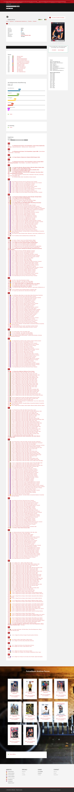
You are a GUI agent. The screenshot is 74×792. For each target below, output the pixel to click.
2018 (9, 650)
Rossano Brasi (10, 152)
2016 (9, 645)
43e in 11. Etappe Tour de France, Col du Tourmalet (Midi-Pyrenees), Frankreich (26, 481)
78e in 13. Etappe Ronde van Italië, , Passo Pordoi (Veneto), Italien (26, 425)
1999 (9, 340)
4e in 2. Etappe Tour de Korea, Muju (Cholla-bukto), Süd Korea (23, 640)
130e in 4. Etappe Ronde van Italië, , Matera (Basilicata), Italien (25, 377)
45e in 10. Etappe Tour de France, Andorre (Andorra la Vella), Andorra (24, 308)
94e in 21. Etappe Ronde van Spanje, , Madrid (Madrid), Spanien (26, 621)
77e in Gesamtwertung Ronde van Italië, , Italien (22, 588)
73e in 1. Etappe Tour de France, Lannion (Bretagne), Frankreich (23, 251)
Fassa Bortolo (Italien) (21, 64)
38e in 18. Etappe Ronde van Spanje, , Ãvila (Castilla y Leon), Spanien (27, 617)
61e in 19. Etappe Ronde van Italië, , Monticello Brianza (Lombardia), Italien (27, 465)
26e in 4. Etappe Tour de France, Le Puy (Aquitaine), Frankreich (23, 301)
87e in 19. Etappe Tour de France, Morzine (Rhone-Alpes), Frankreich (24, 226)
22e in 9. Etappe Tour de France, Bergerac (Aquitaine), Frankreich (23, 214)
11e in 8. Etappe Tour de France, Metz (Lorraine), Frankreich (22, 351)
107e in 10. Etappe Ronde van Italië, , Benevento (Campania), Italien (26, 453)
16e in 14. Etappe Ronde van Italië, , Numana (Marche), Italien (25, 458)
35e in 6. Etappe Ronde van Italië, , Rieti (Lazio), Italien (24, 417)
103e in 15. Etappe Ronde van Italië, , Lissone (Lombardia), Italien (25, 581)
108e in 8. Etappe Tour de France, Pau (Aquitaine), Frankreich (23, 305)
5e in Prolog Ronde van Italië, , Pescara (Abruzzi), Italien (24, 409)
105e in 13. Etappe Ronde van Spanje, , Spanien (23, 609)
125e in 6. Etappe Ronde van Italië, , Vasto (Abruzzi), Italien (24, 379)
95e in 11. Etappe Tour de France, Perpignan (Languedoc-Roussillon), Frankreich (26, 309)
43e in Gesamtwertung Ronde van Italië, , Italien (22, 434)
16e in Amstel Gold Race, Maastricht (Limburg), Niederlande (22, 334)
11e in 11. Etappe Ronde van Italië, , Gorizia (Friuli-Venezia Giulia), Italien (27, 422)
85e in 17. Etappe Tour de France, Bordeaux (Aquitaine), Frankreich (24, 269)
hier (38, 1)
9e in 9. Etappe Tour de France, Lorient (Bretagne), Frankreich (23, 479)
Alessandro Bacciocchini (17, 146)
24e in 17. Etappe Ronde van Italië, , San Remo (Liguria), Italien (25, 430)
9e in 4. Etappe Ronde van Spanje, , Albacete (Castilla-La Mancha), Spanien (28, 405)
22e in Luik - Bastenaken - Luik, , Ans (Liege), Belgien (22, 281)
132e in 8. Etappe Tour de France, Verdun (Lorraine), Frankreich (23, 189)
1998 (9, 331)
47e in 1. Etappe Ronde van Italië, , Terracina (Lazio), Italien (24, 373)
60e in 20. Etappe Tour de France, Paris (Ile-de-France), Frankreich (23, 274)
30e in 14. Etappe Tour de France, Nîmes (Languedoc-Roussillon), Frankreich (25, 550)
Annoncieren (56, 774)
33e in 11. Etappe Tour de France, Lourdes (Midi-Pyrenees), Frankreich (24, 216)
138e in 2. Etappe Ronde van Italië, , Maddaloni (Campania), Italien (26, 374)
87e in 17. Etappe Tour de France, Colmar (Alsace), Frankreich (23, 316)
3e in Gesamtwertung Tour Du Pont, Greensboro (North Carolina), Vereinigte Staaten (26, 246)
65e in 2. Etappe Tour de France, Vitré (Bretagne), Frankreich (22, 253)
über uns (55, 771)
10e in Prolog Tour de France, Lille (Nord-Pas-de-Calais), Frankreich (24, 205)
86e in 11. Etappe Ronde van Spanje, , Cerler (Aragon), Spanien (26, 607)
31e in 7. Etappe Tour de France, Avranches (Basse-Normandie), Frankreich (25, 477)
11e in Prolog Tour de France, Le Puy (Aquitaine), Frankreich (22, 341)
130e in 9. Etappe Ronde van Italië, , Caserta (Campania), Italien (25, 452)
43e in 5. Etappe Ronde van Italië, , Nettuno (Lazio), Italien (24, 415)
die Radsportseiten (11, 778)
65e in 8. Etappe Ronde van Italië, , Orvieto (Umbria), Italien (24, 451)
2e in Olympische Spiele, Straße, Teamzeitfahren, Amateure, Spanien (24, 176)
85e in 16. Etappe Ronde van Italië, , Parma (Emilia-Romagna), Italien (26, 428)
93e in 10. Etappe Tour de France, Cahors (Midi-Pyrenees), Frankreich (24, 215)
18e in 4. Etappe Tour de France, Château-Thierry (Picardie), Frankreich (24, 473)
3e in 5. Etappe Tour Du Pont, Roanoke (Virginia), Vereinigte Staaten (24, 244)
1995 (9, 240)
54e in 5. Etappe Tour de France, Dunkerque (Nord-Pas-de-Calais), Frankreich (25, 256)
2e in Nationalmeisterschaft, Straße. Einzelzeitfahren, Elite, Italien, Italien (24, 532)
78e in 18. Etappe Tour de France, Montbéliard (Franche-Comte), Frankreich (25, 317)
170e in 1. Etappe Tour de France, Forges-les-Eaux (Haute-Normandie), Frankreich (26, 297)
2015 (9, 639)
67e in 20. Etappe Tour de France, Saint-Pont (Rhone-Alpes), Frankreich (24, 227)
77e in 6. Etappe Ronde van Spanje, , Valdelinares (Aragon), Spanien (27, 600)
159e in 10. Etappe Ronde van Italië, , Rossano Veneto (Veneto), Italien (26, 575)
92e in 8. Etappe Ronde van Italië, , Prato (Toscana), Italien (24, 382)
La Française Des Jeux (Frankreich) (23, 61)
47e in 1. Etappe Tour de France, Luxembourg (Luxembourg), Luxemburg (25, 469)
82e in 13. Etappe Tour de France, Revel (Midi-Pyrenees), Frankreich (24, 266)
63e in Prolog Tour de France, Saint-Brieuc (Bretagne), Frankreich (23, 250)
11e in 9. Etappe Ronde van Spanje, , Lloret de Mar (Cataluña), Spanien (27, 605)
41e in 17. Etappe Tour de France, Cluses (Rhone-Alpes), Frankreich (24, 488)
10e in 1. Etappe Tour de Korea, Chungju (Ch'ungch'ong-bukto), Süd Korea (25, 635)
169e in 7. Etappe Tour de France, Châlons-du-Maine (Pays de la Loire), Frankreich (26, 188)
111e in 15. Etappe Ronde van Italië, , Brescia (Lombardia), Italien (25, 390)
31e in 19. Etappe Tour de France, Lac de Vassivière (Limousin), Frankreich (25, 273)
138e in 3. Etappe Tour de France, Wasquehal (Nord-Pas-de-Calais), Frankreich (26, 536)
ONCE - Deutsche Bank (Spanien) (23, 63)
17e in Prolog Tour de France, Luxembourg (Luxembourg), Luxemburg (24, 468)
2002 (9, 441)
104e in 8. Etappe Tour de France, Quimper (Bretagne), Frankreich (23, 542)
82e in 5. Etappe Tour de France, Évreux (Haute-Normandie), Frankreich (24, 186)
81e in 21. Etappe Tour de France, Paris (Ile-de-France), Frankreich (23, 321)
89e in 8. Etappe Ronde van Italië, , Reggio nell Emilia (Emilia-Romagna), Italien (28, 419)
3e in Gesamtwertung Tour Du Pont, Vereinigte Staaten (21, 199)
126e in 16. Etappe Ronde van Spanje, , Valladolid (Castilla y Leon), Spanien (28, 614)
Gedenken (24, 771)
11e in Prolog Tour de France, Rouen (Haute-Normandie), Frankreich (24, 296)
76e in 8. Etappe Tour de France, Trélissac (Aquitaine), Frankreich (23, 213)
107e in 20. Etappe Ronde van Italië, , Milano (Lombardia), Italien (25, 587)
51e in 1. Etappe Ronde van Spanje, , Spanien (23, 591)
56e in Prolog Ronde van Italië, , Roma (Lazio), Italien (23, 372)
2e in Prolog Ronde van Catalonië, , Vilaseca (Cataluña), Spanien (26, 340)
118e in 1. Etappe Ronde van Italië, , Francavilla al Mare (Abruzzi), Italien (27, 411)
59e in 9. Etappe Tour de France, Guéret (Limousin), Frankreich (23, 544)
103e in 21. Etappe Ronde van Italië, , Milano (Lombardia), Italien (25, 433)
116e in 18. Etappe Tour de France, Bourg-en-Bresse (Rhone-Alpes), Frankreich (26, 490)
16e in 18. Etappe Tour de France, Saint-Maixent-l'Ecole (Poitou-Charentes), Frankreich (27, 521)
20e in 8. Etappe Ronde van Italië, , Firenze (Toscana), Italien (25, 573)
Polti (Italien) (19, 57)
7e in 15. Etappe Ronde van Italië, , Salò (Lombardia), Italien (24, 427)
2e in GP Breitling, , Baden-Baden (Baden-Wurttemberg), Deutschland (27, 295)
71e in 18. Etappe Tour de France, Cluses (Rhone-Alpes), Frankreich (24, 225)
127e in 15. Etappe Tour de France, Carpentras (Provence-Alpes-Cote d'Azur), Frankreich (27, 221)
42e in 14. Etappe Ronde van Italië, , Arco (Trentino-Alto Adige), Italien (26, 426)
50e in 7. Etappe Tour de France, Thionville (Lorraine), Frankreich (23, 350)
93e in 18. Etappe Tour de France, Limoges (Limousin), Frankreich (23, 272)
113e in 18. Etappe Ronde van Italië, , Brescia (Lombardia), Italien (25, 464)
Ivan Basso (23, 624)
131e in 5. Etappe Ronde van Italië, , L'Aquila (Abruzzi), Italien (25, 569)
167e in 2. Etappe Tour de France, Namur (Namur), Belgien (22, 535)
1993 (9, 181)
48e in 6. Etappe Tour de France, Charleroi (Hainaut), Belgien (22, 257)
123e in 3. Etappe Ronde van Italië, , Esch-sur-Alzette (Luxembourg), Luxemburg (28, 445)
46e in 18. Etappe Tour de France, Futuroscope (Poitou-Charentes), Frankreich (25, 363)
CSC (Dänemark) (20, 69)
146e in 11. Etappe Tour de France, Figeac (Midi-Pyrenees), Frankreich (24, 546)
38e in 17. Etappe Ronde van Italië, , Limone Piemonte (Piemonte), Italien (27, 584)
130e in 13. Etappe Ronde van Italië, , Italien (22, 457)
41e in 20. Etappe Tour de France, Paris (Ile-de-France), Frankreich (23, 365)
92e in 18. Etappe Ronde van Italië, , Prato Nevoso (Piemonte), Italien (26, 393)
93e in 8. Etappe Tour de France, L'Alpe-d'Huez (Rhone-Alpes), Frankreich (25, 509)
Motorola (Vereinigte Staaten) (22, 58)
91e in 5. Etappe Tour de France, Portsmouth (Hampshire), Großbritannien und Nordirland (27, 209)
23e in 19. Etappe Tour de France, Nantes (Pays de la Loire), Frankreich (24, 522)
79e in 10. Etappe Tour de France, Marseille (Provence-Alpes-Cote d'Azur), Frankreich (27, 512)
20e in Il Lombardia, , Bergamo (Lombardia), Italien (24, 526)
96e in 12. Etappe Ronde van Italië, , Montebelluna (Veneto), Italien (26, 424)
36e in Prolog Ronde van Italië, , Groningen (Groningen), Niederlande (26, 441)
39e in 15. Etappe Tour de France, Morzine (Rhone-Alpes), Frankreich (24, 314)
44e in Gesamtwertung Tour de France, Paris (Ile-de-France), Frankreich (24, 275)
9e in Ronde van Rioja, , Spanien (22, 639)
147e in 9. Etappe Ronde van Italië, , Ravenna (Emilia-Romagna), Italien (26, 574)
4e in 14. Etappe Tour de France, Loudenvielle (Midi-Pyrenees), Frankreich (25, 517)
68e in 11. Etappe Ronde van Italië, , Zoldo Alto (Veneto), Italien (25, 577)
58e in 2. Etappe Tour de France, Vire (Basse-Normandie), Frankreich (24, 298)
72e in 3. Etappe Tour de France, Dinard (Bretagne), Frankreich (23, 185)
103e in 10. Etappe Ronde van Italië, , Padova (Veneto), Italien (25, 384)
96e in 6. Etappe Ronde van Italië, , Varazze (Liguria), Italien (24, 448)
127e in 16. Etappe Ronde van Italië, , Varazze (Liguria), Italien (25, 582)
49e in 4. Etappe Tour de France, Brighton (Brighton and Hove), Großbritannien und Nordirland (28, 208)
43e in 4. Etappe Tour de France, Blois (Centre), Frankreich (22, 346)
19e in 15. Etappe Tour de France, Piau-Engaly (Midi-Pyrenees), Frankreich (25, 359)
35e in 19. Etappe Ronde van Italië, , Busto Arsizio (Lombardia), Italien (26, 431)
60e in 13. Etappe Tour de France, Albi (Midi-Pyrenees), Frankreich (23, 219)
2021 (9, 656)
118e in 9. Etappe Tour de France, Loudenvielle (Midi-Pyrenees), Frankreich (25, 307)
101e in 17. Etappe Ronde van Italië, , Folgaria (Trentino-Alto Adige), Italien (27, 462)
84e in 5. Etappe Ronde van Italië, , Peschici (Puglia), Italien (24, 378)
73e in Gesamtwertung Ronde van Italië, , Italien (22, 467)
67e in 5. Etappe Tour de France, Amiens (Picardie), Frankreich (23, 347)
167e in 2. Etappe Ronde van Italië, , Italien (21, 566)
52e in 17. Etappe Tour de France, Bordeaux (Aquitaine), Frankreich (24, 362)
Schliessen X (68, 1)
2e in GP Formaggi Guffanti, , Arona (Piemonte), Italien (23, 590)
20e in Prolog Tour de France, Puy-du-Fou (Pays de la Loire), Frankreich (24, 181)
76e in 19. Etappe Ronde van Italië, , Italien (21, 586)
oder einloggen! (61, 50)
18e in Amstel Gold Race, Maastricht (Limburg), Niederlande (22, 282)
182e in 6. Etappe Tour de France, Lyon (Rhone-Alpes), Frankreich (23, 507)
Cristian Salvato (17, 152)
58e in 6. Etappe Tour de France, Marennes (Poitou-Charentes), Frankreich (25, 303)
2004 (9, 532)
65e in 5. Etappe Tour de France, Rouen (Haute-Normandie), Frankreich (24, 474)
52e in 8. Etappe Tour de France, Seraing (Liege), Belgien (22, 260)
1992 (9, 174)
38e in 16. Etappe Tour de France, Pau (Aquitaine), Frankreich (23, 360)
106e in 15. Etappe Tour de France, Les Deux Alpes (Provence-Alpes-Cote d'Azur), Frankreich (28, 486)
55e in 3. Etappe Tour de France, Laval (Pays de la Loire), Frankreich (24, 345)
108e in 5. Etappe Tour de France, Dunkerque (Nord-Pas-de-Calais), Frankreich (26, 255)
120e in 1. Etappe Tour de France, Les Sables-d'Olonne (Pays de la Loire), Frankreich (27, 182)
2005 (9, 562)
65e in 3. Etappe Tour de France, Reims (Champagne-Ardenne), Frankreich (25, 472)
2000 (9, 372)
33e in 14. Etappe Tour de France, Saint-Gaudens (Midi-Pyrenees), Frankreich (25, 358)
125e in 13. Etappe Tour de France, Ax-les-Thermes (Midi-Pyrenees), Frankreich (26, 515)
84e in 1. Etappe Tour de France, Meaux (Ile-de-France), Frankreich (24, 501)
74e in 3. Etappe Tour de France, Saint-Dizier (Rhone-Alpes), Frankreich (24, 504)
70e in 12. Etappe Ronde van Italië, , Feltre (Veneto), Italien (24, 386)
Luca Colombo (28, 162)
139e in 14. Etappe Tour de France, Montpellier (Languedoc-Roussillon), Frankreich (26, 220)
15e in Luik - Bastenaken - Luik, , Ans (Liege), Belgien (22, 201)
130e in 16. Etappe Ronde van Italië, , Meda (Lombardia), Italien (25, 391)
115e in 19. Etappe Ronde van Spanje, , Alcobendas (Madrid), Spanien (27, 619)
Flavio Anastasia (22, 162)
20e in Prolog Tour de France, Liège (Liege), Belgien (21, 533)
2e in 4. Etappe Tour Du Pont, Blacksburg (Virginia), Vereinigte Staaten (24, 243)
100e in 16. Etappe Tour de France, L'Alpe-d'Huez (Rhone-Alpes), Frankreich (25, 552)
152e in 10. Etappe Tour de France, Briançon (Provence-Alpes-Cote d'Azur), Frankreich (27, 192)
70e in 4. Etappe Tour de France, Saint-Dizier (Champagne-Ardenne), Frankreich (26, 505)
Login (13, 4)
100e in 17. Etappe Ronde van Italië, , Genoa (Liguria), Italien (25, 392)
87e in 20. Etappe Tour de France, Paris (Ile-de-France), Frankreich (23, 557)
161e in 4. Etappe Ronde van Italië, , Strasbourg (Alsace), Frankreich (26, 446)
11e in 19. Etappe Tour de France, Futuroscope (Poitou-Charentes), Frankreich (25, 364)
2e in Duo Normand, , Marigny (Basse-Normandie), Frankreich (24, 327)
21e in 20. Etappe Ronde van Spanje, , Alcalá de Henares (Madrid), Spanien (28, 620)
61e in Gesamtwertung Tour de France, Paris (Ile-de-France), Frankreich (24, 229)
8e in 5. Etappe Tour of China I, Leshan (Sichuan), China (22, 646)
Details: (10, 114)
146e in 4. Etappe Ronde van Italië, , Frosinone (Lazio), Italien (25, 568)
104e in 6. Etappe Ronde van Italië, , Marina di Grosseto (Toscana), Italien (27, 571)
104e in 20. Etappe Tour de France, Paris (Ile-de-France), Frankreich (24, 492)
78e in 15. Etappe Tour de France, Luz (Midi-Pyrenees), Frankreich (23, 518)
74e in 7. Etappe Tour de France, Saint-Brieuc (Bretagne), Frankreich (24, 541)
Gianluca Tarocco (32, 146)
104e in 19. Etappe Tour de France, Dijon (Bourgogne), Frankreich (23, 318)
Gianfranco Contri (25, 146)
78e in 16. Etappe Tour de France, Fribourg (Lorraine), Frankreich (23, 315)
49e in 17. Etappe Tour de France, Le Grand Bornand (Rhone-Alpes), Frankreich (26, 553)
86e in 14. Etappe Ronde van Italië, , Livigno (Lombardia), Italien (25, 580)
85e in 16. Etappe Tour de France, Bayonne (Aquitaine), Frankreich (23, 519)
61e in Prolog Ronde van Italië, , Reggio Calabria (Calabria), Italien (25, 564)
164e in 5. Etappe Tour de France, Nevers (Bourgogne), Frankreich (23, 506)
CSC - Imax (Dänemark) (21, 68)
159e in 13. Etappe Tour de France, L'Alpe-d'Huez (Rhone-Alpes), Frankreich (25, 311)
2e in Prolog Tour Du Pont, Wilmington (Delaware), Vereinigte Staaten (24, 241)
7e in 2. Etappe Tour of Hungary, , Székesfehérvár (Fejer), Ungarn (26, 652)
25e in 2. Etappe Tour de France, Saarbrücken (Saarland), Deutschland (24, 471)
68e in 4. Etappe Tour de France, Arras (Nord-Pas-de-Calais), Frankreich (24, 538)
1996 (9, 280)
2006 (9, 629)
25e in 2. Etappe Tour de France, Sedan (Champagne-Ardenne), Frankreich (25, 502)
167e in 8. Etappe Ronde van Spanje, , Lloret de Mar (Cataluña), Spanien (28, 603)
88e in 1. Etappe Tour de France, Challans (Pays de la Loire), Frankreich (24, 343)
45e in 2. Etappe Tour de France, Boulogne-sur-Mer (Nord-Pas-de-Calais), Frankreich (27, 207)
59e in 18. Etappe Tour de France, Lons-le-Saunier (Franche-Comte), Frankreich (26, 554)
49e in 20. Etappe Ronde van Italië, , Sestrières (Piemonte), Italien (25, 397)
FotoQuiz (39, 774)
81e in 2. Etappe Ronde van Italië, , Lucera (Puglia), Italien (24, 412)
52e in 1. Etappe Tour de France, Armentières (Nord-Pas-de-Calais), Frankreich (26, 206)
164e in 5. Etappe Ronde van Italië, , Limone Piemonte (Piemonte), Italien (27, 447)
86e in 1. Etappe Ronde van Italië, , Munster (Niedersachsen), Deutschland (27, 442)
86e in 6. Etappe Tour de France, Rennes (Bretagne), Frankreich (23, 210)
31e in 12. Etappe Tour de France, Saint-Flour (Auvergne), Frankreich (24, 356)
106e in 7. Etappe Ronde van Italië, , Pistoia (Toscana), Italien (25, 572)
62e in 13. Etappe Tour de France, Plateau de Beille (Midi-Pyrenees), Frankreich (26, 548)
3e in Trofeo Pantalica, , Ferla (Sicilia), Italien (21, 331)
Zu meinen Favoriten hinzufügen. (58, 17)
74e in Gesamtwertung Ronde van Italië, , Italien (22, 399)
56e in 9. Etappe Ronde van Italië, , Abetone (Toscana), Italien (25, 383)
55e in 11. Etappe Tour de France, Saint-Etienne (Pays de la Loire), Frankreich (25, 355)
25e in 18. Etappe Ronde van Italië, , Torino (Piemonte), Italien (25, 585)
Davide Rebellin (42, 151)
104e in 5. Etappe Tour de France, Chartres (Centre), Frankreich (23, 539)
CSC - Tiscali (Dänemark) (21, 66)
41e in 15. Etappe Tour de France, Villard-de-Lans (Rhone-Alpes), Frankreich (25, 551)
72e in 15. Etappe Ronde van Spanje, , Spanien (23, 613)
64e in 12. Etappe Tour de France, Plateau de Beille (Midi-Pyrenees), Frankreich (26, 483)
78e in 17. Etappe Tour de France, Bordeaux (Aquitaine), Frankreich (24, 270)
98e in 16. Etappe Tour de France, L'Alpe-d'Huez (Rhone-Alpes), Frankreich (25, 222)
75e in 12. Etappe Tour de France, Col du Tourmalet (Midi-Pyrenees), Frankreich (26, 547)
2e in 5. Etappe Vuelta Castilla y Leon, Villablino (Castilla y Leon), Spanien (24, 284)
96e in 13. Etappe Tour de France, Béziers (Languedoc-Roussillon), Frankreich (25, 484)
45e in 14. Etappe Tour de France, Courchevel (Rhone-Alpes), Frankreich (24, 313)
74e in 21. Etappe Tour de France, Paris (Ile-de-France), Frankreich (23, 228)
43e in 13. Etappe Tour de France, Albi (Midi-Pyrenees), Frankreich (23, 357)
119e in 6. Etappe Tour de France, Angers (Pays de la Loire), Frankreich (24, 540)
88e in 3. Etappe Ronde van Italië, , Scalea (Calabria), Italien (24, 376)
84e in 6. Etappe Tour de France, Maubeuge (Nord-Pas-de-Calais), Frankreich (25, 349)
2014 (9, 635)
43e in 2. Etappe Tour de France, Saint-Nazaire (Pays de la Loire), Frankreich (25, 344)
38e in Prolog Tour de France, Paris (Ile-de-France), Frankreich (23, 500)
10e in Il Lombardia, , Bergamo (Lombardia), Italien (24, 289)
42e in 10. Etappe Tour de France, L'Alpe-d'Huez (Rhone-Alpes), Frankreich (25, 262)
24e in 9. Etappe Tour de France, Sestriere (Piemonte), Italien (22, 352)
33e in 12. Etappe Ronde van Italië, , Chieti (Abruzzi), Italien (24, 455)
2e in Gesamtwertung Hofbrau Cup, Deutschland (20, 203)
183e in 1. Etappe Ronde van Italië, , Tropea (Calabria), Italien (25, 565)
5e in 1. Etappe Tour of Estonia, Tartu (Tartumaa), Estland (22, 650)
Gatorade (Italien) (20, 56)
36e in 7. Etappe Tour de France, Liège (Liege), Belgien (21, 259)
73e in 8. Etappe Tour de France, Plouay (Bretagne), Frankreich (23, 478)
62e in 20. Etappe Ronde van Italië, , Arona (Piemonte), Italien (25, 432)
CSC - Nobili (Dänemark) (21, 71)
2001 (9, 409)
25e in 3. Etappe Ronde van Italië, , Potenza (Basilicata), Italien (25, 413)
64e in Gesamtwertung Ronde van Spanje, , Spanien (24, 622)
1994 (9, 199)
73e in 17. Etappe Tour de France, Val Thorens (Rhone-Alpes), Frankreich (25, 224)
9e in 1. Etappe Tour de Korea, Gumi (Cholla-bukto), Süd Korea (23, 645)
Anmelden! (54, 50)
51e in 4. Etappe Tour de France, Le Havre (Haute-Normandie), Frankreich (25, 254)
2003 (9, 500)
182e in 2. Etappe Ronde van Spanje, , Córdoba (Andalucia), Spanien (27, 592)
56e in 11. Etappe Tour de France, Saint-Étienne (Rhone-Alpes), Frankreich (25, 263)
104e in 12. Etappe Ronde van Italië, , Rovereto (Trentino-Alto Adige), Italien (27, 578)
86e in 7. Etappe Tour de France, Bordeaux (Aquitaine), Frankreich (23, 304)
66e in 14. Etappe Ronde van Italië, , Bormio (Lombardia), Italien (25, 389)
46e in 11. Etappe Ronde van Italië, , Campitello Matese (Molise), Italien (26, 454)
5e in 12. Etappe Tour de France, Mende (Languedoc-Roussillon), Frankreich (25, 264)
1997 (9, 295)
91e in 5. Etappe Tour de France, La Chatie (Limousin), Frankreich (23, 302)
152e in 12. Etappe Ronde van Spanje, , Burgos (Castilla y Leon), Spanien (28, 608)
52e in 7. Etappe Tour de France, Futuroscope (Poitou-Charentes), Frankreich (25, 212)
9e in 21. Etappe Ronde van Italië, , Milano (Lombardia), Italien (25, 398)
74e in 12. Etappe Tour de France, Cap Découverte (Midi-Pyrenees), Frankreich (26, 514)
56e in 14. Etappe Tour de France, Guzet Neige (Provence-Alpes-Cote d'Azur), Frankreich (27, 267)
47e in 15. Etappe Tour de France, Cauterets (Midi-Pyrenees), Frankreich (24, 268)
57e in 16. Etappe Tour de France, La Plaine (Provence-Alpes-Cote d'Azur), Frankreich (27, 487)
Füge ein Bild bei (12, 754)
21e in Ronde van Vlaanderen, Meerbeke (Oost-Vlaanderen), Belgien (24, 200)
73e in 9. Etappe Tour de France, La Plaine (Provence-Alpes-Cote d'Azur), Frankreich (27, 261)
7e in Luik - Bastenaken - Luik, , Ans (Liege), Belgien (22, 332)
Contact (55, 773)
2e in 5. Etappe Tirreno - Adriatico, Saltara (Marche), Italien (22, 562)
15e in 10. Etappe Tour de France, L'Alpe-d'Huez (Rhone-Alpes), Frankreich (25, 353)
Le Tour (23, 773)
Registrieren (17, 4)
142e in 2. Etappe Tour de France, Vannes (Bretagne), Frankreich (23, 183)
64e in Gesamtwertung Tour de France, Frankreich (21, 558)
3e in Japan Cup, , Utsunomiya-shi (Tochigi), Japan (24, 290)
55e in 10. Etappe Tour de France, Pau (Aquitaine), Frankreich (23, 480)
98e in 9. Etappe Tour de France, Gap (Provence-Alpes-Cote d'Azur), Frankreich (26, 511)
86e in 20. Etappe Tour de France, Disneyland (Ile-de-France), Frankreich (25, 320)
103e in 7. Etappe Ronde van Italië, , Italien (21, 449)
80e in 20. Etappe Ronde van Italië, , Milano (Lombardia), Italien (25, 466)
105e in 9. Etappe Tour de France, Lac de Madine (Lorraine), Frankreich (24, 191)
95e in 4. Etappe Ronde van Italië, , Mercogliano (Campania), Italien (26, 414)
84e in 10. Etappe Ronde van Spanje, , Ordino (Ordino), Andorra (26, 606)
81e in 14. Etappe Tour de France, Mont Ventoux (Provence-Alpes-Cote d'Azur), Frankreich (28, 485)
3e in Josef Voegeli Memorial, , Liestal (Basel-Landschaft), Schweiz (25, 325)
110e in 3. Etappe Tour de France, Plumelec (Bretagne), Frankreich (23, 299)
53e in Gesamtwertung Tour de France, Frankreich (21, 493)
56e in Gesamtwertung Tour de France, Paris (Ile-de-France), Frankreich (24, 322)
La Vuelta (23, 774)
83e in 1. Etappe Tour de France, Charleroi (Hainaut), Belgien (22, 534)
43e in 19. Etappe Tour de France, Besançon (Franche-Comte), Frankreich (25, 555)
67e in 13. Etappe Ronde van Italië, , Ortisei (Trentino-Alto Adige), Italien (26, 579)
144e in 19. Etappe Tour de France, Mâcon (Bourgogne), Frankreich (24, 491)
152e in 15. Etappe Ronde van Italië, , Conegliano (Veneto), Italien (25, 459)
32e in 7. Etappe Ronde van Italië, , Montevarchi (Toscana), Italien (25, 418)
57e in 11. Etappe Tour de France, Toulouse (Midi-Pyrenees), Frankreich (24, 513)
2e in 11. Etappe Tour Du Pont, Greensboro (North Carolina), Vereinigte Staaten (26, 247)
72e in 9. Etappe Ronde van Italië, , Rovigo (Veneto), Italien (24, 420)
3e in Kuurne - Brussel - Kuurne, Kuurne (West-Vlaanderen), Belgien (24, 240)
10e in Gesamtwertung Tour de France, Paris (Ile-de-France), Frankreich (24, 366)
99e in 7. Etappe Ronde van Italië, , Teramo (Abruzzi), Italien (24, 380)
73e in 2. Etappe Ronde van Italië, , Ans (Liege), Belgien (24, 444)
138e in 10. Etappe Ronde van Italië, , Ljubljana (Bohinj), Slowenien (26, 421)
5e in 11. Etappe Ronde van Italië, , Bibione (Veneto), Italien (24, 385)
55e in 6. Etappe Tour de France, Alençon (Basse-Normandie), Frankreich (25, 475)
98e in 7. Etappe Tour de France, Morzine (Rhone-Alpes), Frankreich (24, 508)
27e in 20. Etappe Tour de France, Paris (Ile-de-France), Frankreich (23, 524)
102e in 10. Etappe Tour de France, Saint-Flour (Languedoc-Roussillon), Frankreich (26, 545)
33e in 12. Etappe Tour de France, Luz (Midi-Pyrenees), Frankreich (23, 218)
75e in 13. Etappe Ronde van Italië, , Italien (21, 387)
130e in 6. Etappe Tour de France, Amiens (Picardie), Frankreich (23, 187)
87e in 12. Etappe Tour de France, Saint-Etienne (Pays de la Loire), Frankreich (25, 310)
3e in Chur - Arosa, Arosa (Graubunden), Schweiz (20, 280)
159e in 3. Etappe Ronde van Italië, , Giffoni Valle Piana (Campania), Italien (27, 567)
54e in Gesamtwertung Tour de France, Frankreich (21, 525)
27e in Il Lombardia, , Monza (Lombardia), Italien (24, 235)
